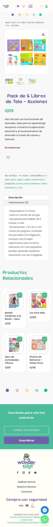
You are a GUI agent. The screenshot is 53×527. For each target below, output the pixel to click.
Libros (20, 179)
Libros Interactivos (34, 179)
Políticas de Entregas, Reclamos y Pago (27, 522)
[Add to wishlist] (8, 157)
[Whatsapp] (45, 519)
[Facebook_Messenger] (45, 510)
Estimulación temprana (28, 183)
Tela (20, 187)
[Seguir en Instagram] (23, 472)
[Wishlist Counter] (41, 6)
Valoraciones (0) (19, 202)
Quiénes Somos (26, 481)
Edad (13, 22)
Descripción (16, 197)
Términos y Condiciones (31, 518)
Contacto (26, 491)
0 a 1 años (21, 22)
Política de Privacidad (21, 517)
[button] (43, 34)
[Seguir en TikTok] (29, 472)
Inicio (7, 22)
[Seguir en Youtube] (35, 472)
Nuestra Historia (26, 486)
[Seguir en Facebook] (17, 472)
